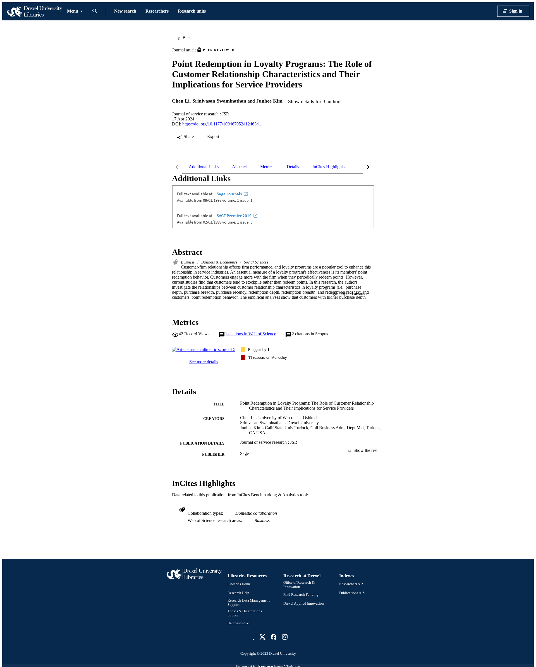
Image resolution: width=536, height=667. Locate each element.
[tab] (203, 167)
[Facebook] (273, 636)
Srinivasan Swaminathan (219, 101)
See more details (203, 361)
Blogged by (258, 349)
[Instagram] (284, 636)
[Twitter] (262, 636)
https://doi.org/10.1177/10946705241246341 (221, 124)
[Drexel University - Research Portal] (35, 11)
